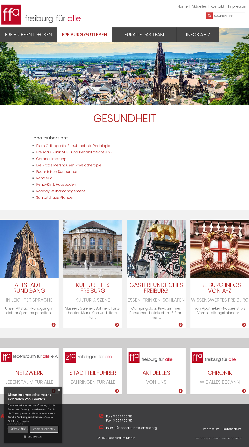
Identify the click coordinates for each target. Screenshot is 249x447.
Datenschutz (232, 429)
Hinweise (24, 421)
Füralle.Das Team (144, 34)
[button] (33, 436)
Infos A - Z (198, 34)
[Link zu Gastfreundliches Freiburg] (156, 248)
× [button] (58, 390)
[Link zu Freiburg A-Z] (244, 325)
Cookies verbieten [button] (44, 429)
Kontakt (217, 6)
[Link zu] (29, 356)
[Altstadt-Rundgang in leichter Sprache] (29, 248)
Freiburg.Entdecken (28, 34)
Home (182, 6)
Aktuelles (199, 6)
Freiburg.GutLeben (84, 34)
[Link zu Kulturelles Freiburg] (92, 248)
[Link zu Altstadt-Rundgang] (54, 325)
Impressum (237, 6)
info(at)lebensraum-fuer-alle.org (131, 428)
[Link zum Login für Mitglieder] (219, 248)
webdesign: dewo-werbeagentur (219, 438)
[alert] (33, 415)
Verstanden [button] (18, 429)
